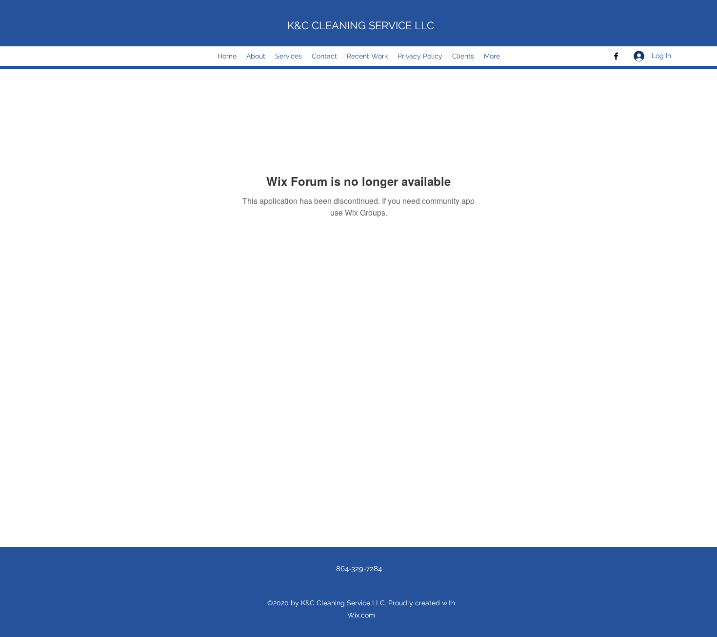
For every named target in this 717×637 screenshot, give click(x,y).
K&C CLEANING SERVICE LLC (360, 25)
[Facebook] (616, 56)
